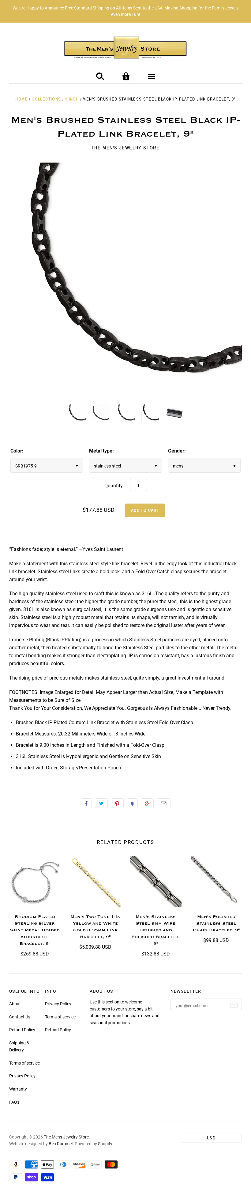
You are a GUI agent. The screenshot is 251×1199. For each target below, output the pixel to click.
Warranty (18, 1089)
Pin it (117, 803)
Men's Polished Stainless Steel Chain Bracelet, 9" (216, 923)
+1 (147, 803)
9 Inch (72, 99)
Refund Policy (22, 1029)
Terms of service (24, 1063)
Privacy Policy (22, 1075)
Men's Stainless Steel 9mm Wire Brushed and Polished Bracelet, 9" (155, 930)
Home (21, 99)
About (15, 1003)
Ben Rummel (61, 1143)
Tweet (101, 803)
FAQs (14, 1102)
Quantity (113, 486)
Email (163, 803)
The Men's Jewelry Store (126, 147)
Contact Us (19, 1016)
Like (86, 803)
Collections (46, 99)
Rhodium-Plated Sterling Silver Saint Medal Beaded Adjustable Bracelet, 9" (35, 930)
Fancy (132, 803)
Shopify (105, 1143)
